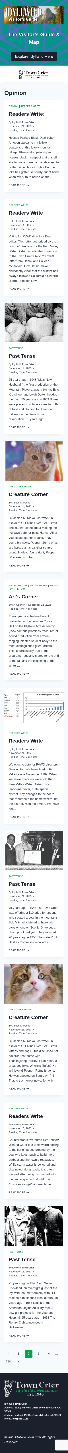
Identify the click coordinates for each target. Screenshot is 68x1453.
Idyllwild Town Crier (23, 122)
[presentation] (34, 322)
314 (8, 1361)
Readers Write (30, 106)
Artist (54, 585)
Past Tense (16, 348)
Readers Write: (27, 114)
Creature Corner (21, 486)
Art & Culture (18, 585)
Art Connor (18, 604)
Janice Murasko (21, 502)
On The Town (18, 589)
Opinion (13, 106)
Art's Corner (39, 585)
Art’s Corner (23, 596)
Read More (19, 185)
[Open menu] (9, 74)
